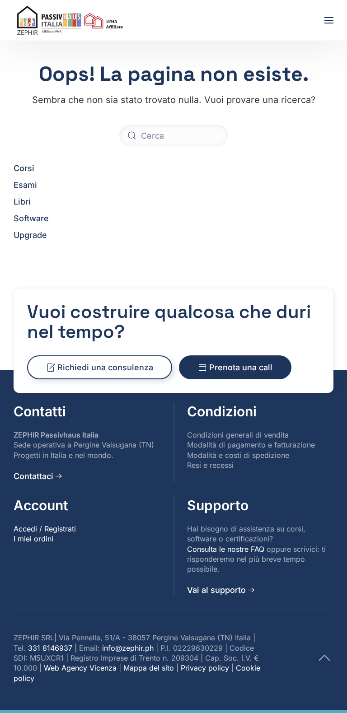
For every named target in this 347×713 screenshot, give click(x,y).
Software (31, 218)
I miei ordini (33, 538)
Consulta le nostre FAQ (225, 549)
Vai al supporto (216, 590)
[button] (328, 20)
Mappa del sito (148, 667)
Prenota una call (240, 367)
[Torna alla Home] (71, 20)
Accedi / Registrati (45, 528)
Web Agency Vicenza (80, 667)
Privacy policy (205, 667)
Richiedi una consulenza (105, 367)
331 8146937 (50, 647)
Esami (25, 185)
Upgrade (30, 235)
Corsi (24, 168)
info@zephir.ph (128, 647)
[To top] (324, 657)
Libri (22, 201)
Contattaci (33, 476)
